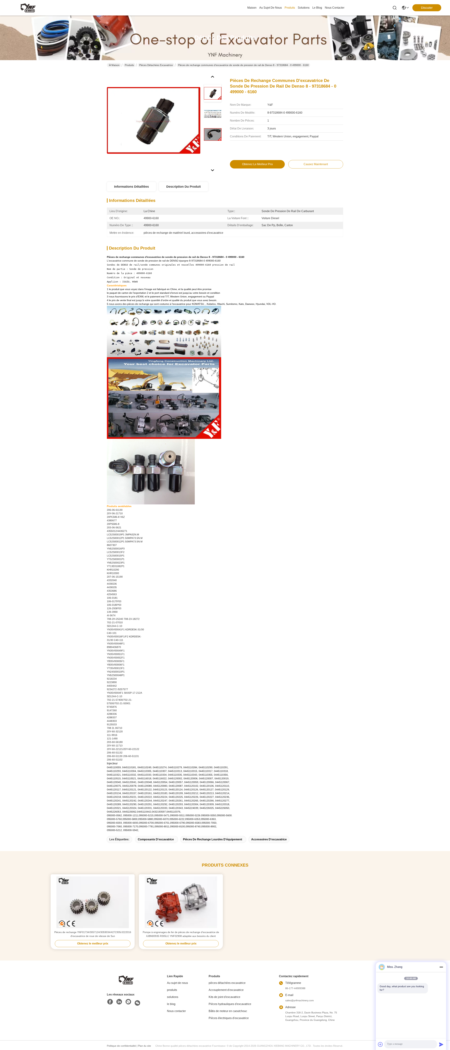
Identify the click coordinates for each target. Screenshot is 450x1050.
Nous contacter (176, 1011)
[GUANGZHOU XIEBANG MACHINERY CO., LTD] (28, 7)
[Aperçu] (126, 979)
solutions (304, 7)
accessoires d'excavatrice (269, 839)
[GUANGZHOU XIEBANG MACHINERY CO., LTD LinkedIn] (119, 1002)
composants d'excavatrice (156, 839)
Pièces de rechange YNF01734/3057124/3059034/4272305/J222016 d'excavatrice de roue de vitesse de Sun (92, 934)
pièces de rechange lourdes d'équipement (212, 839)
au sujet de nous (270, 7)
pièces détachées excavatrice (156, 65)
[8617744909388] (128, 1002)
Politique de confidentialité (121, 1045)
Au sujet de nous (177, 982)
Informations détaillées (131, 186)
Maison (251, 7)
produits (290, 7)
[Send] (441, 1044)
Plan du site (144, 1045)
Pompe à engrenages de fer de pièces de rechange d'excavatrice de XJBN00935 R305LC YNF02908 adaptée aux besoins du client (181, 934)
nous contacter (334, 7)
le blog (317, 7)
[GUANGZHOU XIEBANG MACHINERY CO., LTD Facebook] (110, 1002)
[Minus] (441, 967)
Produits (129, 65)
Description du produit (183, 186)
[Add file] (380, 1044)
